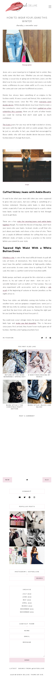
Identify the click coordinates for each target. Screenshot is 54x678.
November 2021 (27, 612)
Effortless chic (9, 258)
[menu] (50, 6)
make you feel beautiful (26, 323)
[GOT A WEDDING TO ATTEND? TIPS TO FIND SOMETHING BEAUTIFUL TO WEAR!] (36, 563)
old (47, 479)
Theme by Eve (37, 674)
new (7, 479)
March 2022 (27, 606)
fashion (10, 337)
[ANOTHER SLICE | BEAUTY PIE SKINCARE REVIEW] (36, 528)
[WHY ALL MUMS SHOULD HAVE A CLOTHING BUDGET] (18, 546)
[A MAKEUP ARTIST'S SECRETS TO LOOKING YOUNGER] (36, 546)
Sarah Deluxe (23, 674)
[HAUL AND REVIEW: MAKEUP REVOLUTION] (18, 528)
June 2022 (26, 597)
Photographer (27, 65)
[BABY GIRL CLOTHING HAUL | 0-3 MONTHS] (18, 563)
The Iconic (7, 125)
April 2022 (27, 603)
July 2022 (27, 594)
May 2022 (27, 600)
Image (27, 184)
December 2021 (27, 609)
